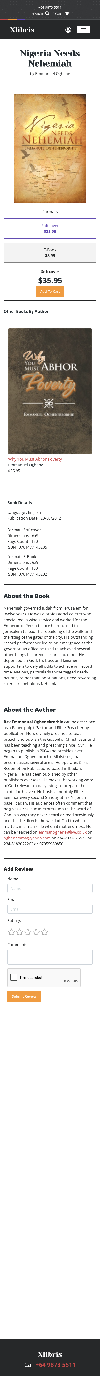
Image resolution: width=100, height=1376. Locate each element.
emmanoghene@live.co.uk (63, 832)
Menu (84, 29)
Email (12, 899)
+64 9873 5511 (50, 7)
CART (59, 13)
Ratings (14, 920)
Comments (17, 944)
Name (12, 879)
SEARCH (38, 13)
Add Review (18, 869)
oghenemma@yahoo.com (27, 838)
